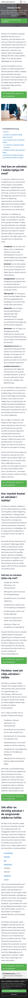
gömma (6, 131)
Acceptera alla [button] (14, 991)
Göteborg (7, 876)
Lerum (6, 879)
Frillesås (7, 857)
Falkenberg (8, 864)
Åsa (5, 860)
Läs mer (8, 987)
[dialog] (14, 988)
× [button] (26, 980)
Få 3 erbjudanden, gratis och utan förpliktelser (11, 21)
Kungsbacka (8, 853)
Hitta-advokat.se (8, 2)
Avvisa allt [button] (14, 994)
